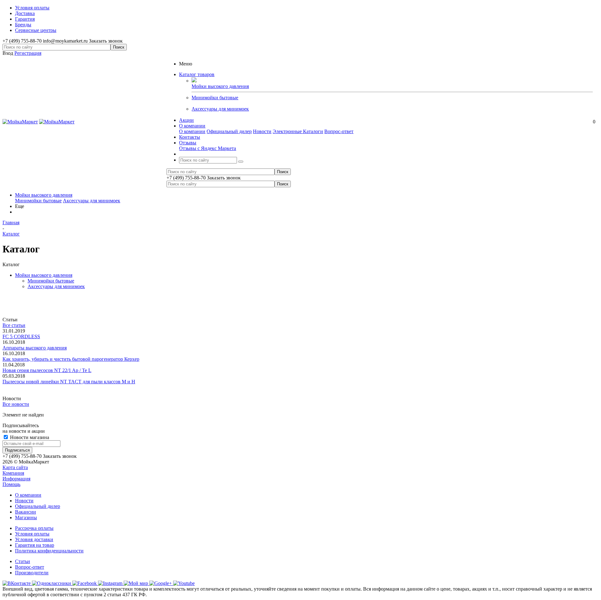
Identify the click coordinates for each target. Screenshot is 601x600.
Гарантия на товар (34, 545)
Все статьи (14, 325)
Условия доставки (34, 539)
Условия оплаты (32, 533)
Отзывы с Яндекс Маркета (207, 148)
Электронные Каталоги (298, 131)
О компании (192, 131)
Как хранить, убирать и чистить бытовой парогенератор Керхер (71, 359)
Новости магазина (29, 437)
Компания (13, 473)
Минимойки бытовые (215, 97)
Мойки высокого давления (43, 195)
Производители (32, 572)
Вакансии (25, 512)
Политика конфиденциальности (49, 550)
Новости (262, 131)
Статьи (22, 561)
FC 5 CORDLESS (21, 336)
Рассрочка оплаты (34, 528)
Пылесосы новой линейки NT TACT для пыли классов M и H (69, 381)
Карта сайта (15, 467)
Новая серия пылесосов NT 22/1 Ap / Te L (47, 370)
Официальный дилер (229, 131)
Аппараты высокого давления (35, 347)
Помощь (11, 484)
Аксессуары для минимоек (220, 108)
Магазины (26, 517)
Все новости (16, 404)
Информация (16, 478)
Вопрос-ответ (338, 131)
